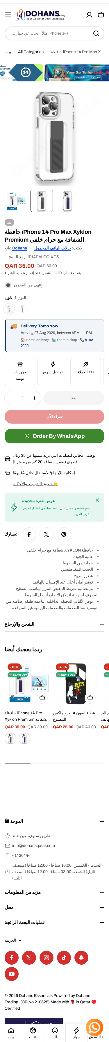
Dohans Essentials (36, 995)
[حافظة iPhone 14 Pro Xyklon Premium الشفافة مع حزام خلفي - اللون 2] (24, 738)
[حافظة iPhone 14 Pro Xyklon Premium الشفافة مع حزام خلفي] (28, 683)
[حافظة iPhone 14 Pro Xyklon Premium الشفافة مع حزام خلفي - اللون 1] (10, 738)
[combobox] (54, 33)
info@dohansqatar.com (33, 845)
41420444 (21, 855)
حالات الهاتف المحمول (52, 248)
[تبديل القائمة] (8, 14)
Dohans (19, 248)
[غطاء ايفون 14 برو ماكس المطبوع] (76, 683)
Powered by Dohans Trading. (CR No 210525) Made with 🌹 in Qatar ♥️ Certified (50, 1002)
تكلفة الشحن (52, 273)
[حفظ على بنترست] (64, 534)
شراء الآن (55, 416)
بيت (8, 52)
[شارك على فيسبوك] (29, 534)
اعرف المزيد (82, 514)
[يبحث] (96, 33)
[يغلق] (97, 500)
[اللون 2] (22, 309)
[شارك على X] (46, 534)
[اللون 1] (9, 309)
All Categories (31, 52)
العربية (10, 940)
